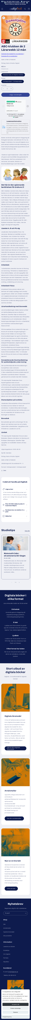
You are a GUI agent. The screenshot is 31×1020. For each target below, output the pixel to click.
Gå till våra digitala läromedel (13, 748)
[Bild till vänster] (12, 582)
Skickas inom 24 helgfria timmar (13, 74)
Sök (4, 924)
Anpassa (15, 1012)
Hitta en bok (11, 888)
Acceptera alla (15, 1004)
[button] (2, 9)
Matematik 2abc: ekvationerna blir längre (15, 554)
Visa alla (27, 530)
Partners (5, 958)
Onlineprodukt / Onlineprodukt (12, 81)
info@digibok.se (13, 971)
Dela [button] (4, 470)
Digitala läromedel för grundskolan (12, 54)
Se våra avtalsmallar (14, 818)
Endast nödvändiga (15, 1008)
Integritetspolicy (7, 1016)
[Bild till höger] (19, 582)
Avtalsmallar (7, 928)
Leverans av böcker (9, 946)
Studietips (6, 950)
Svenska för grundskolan (9, 56)
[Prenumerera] (26, 913)
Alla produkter (7, 935)
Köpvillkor (6, 961)
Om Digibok (6, 954)
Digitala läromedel (8, 932)
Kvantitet (3, 85)
